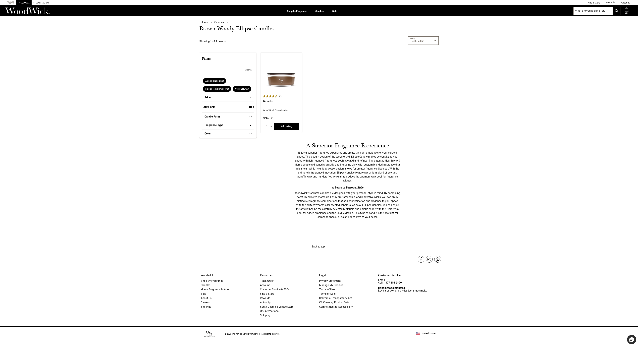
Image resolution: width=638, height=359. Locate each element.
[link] (594, 2)
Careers (205, 302)
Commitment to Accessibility (336, 306)
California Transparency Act (335, 298)
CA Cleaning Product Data (334, 302)
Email (381, 280)
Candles (319, 11)
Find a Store (267, 293)
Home (205, 22)
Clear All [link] (249, 70)
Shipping (265, 315)
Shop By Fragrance (297, 11)
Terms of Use (327, 289)
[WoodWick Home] (24, 3)
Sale (334, 11)
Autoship (265, 302)
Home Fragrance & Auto (215, 289)
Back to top (318, 246)
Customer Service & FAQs (275, 289)
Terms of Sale (327, 293)
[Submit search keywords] (617, 11)
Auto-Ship (209, 107)
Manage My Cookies (331, 285)
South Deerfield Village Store (276, 306)
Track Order (266, 280)
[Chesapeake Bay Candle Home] (41, 3)
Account (265, 285)
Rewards (265, 298)
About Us (206, 298)
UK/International (269, 311)
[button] (625, 2)
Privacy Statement (330, 280)
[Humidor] (281, 93)
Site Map (206, 306)
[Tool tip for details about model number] (218, 107)
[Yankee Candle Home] (11, 3)
